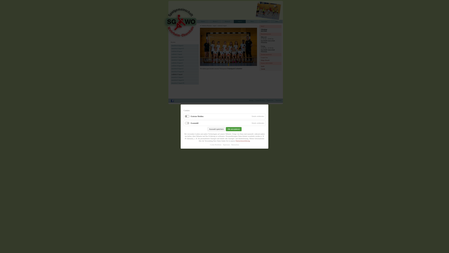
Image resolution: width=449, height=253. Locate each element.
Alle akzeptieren (234, 129)
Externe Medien (197, 116)
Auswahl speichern (216, 129)
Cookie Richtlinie (215, 145)
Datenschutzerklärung (243, 141)
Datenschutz (235, 145)
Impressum (226, 145)
